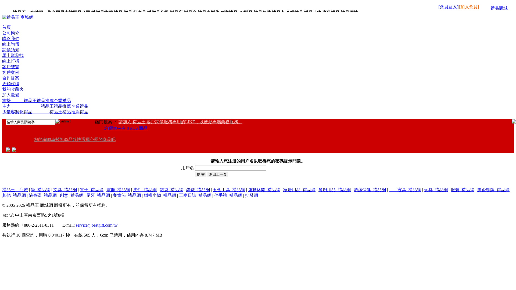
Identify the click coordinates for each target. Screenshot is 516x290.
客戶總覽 (10, 66)
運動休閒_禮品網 (264, 189)
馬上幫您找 (13, 55)
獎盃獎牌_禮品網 (493, 189)
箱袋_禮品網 (171, 189)
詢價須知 (10, 50)
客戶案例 (10, 72)
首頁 (6, 27)
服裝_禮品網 (462, 189)
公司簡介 (10, 33)
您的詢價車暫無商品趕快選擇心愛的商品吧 (75, 139)
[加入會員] (469, 7)
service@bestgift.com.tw (97, 225)
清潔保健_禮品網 (370, 189)
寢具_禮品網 (405, 189)
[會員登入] (448, 7)
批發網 (251, 195)
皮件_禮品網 (145, 189)
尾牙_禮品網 (98, 195)
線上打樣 (10, 61)
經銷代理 (10, 83)
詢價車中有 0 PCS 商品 (126, 128)
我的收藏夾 (13, 89)
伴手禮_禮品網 (228, 195)
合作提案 (10, 78)
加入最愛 (10, 95)
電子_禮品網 (91, 189)
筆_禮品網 (40, 189)
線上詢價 (10, 44)
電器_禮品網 (118, 189)
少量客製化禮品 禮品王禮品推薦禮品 (45, 112)
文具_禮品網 (65, 189)
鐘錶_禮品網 (198, 189)
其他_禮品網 (14, 195)
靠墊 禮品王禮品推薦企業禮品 (36, 100)
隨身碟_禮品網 (43, 195)
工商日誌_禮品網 (195, 195)
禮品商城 (499, 8)
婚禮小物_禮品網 (160, 195)
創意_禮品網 (71, 195)
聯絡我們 (10, 38)
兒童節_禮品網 (127, 195)
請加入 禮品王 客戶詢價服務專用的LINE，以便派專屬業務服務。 (180, 121)
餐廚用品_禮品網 (334, 189)
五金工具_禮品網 (229, 189)
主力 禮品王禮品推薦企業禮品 (45, 106)
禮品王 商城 (15, 189)
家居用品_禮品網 (299, 189)
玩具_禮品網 (436, 189)
